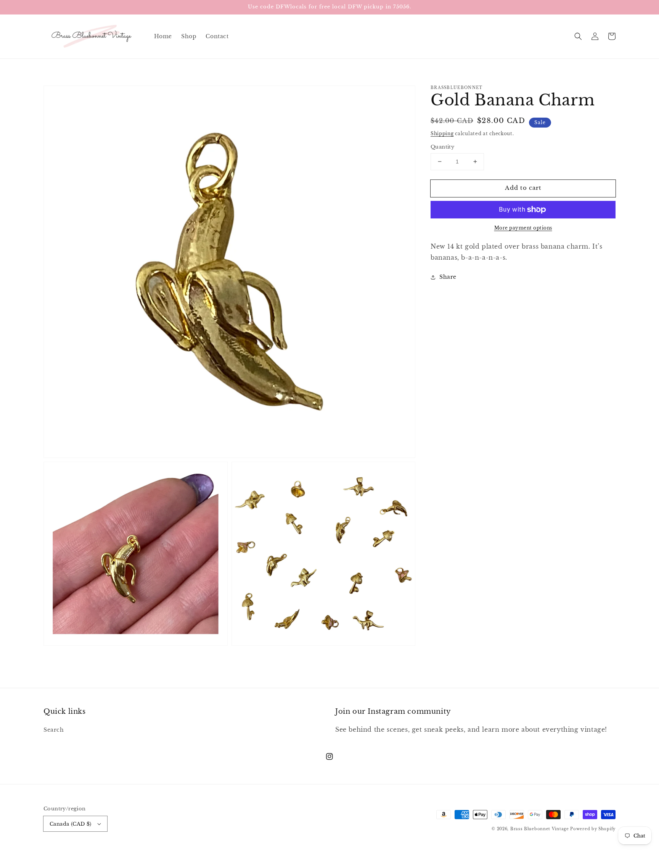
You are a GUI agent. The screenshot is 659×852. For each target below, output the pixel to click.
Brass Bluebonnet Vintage (539, 828)
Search (53, 729)
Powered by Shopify (593, 828)
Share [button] (447, 276)
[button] (578, 36)
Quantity (442, 147)
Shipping (442, 133)
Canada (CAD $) (71, 824)
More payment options (523, 228)
